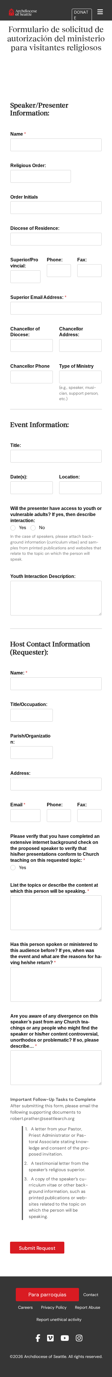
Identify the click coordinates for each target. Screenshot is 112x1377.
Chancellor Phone (30, 366)
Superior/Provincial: (24, 262)
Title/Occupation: (28, 704)
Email (17, 804)
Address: (20, 773)
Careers (25, 1307)
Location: (69, 476)
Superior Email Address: (38, 297)
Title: (15, 445)
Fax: (82, 259)
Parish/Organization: (30, 738)
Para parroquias (47, 1294)
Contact (90, 1294)
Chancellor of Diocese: (25, 331)
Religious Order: (28, 165)
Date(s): (18, 476)
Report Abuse (87, 1307)
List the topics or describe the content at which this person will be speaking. (54, 888)
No (42, 528)
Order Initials (24, 197)
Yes (22, 528)
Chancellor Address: (71, 331)
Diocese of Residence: (34, 228)
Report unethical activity (59, 1319)
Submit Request (37, 1248)
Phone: (55, 259)
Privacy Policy (54, 1307)
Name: (18, 672)
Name (18, 134)
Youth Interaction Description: (43, 576)
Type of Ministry (76, 366)
